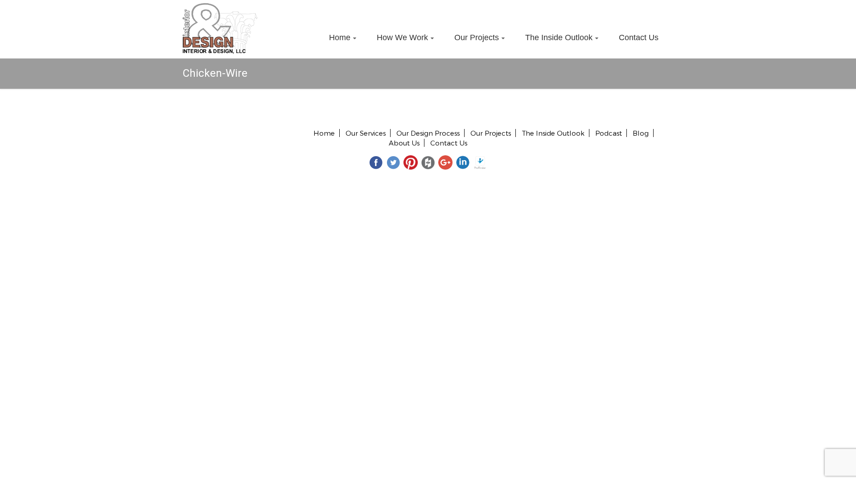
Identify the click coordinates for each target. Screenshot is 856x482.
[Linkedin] (463, 162)
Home (339, 37)
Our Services (366, 133)
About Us (404, 143)
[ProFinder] (480, 162)
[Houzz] (428, 162)
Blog (641, 133)
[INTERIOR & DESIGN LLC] (220, 8)
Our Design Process (428, 133)
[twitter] (393, 162)
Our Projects (476, 37)
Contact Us (638, 37)
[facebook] (376, 162)
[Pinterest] (411, 162)
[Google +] (445, 162)
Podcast (608, 133)
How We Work (402, 37)
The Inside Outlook (559, 37)
